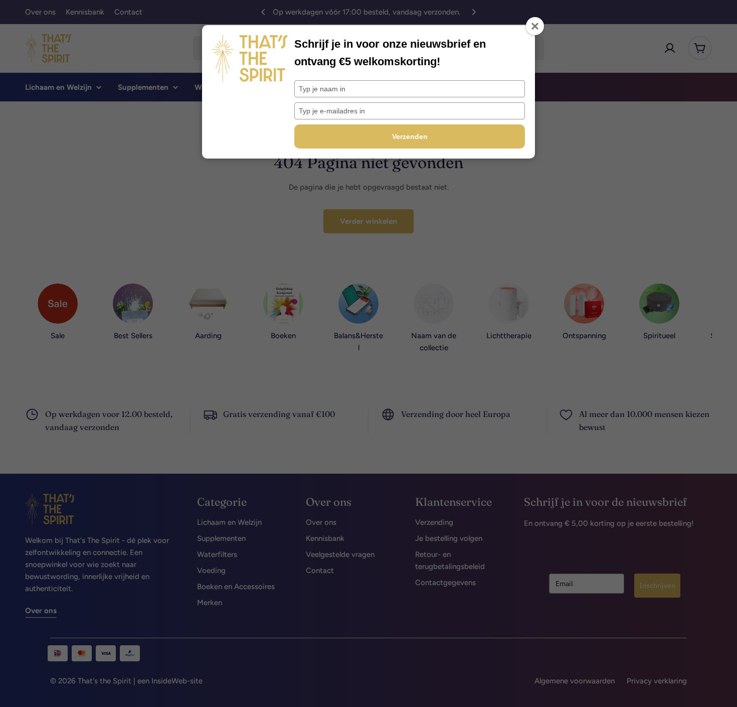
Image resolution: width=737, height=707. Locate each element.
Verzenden (410, 136)
